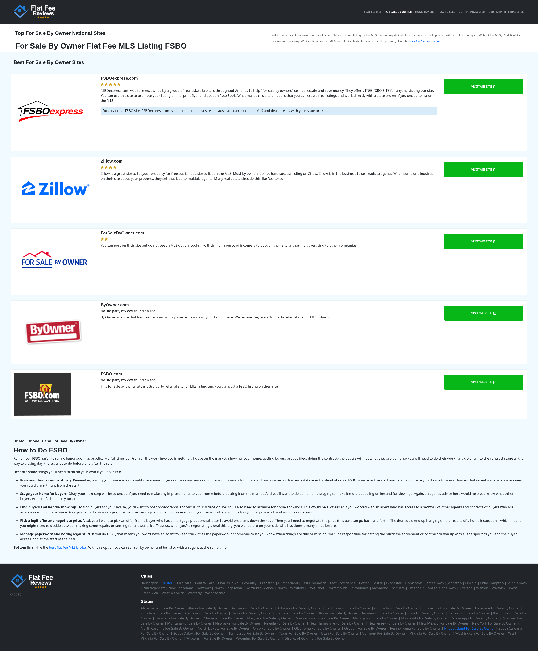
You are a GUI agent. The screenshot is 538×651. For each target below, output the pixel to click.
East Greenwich (314, 583)
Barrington (149, 583)
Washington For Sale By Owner (480, 633)
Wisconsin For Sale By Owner (209, 638)
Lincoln (471, 583)
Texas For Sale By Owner (298, 633)
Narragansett (154, 588)
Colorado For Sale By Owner (396, 608)
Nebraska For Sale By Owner (237, 623)
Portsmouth (337, 588)
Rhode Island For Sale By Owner (469, 628)
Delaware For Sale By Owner (497, 608)
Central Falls (204, 583)
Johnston (454, 583)
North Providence (260, 588)
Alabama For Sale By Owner (163, 608)
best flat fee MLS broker (68, 547)
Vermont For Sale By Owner (384, 633)
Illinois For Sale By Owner (338, 613)
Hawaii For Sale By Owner (251, 613)
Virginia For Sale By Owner (431, 633)
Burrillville (183, 583)
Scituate (398, 588)
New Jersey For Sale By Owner (392, 623)
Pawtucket (315, 588)
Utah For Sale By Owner (340, 633)
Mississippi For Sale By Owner (475, 618)
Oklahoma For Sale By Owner (317, 628)
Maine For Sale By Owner (224, 618)
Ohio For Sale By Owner (272, 628)
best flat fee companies (424, 41)
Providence (360, 588)
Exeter (364, 583)
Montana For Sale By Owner (189, 623)
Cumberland (288, 583)
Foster (378, 583)
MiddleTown (517, 583)
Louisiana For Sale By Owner (177, 618)
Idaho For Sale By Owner (295, 613)
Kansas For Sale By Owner (469, 613)
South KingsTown (442, 588)
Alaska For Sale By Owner (208, 608)
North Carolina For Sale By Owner (167, 628)
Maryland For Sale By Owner (269, 618)
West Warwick (173, 593)
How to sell (446, 12)
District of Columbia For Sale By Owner (315, 638)
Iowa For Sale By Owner (426, 613)
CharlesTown (228, 583)
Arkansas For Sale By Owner (299, 608)
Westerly (195, 593)
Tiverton (466, 588)
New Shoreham (181, 588)
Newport (204, 588)
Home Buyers (424, 12)
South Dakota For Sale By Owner (199, 633)
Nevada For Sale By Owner (285, 623)
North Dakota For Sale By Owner (223, 628)
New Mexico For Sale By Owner (443, 623)
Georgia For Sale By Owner (206, 613)
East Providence (342, 583)
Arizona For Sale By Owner (253, 608)
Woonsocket (215, 593)
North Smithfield (290, 588)
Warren (482, 588)
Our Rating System (471, 12)
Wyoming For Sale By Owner (258, 638)
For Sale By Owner (398, 12)
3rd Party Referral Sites (506, 12)
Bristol (167, 583)
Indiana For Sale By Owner (383, 613)
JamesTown (435, 583)
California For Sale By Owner (348, 608)
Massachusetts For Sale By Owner (322, 618)
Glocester (394, 583)
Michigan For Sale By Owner (375, 618)
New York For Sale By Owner (494, 623)
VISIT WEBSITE (482, 86)
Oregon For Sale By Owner (365, 628)
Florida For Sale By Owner (161, 613)
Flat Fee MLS (372, 12)
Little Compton (492, 583)
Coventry (249, 583)
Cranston (267, 583)
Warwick (498, 588)
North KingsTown (228, 588)
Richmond (380, 588)
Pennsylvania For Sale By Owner (415, 628)
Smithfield (416, 588)
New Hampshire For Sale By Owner (337, 623)
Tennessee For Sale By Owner (252, 633)
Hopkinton (413, 583)
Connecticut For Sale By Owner (446, 608)
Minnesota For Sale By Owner (424, 618)
